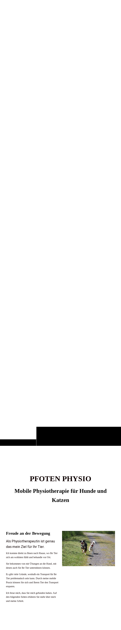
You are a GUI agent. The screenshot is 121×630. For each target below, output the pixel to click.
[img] (60, 231)
